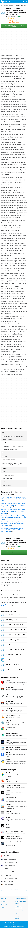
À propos (3, 898)
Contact (3, 901)
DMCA (16, 914)
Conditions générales (20, 898)
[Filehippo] (5, 1)
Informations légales (20, 911)
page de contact (6, 605)
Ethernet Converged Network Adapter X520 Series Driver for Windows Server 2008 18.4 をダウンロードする (13, 505)
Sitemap (3, 907)
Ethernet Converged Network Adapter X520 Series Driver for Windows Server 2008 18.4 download (13, 511)
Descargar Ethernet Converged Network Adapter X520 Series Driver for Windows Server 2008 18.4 (12, 530)
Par (11, 16)
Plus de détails (14, 889)
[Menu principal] (26, 1)
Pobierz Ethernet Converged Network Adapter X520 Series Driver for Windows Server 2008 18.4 (13, 517)
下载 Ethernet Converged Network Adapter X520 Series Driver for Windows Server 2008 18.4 (13, 499)
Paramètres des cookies (19, 917)
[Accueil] (1, 5)
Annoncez (4, 904)
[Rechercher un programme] (23, 1)
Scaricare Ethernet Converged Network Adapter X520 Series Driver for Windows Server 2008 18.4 (12, 523)
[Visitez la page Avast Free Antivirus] (14, 21)
